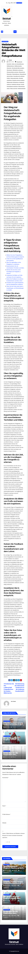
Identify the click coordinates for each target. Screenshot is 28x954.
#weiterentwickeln (21, 88)
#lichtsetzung (16, 82)
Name (4, 805)
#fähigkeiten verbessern (18, 70)
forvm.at (7, 18)
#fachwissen (9, 70)
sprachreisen (6, 864)
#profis (22, 84)
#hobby (8, 78)
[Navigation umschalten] (15, 31)
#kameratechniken (14, 78)
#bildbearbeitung (10, 66)
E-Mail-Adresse (6, 814)
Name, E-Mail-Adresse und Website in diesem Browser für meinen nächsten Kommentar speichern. (13, 835)
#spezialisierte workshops (12, 86)
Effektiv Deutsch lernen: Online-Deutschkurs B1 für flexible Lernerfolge (14, 724)
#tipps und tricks (13, 88)
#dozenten (9, 68)
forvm (10, 60)
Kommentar (5, 777)
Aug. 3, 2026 (7, 900)
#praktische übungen (16, 84)
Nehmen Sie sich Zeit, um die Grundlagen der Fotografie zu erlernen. (13, 271)
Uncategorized (5, 41)
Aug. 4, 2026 (7, 885)
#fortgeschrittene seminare (12, 72)
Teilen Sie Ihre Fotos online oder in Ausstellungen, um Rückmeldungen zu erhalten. (15, 288)
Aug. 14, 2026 (8, 870)
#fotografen (9, 74)
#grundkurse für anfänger (18, 76)
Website (4, 822)
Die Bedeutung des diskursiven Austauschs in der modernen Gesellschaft (19, 687)
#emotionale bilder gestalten (18, 68)
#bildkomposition (18, 66)
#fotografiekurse (15, 74)
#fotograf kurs (22, 72)
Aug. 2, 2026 (7, 915)
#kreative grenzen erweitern (18, 80)
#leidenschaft (10, 82)
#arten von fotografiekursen (18, 63)
